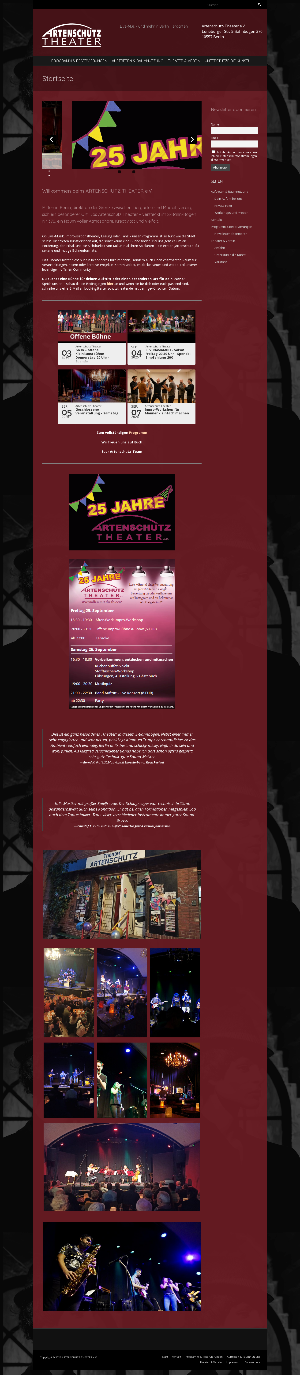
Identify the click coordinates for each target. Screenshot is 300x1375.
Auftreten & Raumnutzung (137, 61)
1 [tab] (119, 171)
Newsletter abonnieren (231, 234)
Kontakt (216, 219)
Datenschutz (252, 1362)
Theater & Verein (184, 61)
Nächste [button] (192, 139)
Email (214, 138)
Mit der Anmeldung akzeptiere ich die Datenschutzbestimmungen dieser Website (234, 156)
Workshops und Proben (231, 212)
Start (165, 1356)
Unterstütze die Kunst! (227, 61)
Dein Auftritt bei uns (228, 198)
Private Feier (223, 205)
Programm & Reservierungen (79, 61)
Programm (138, 432)
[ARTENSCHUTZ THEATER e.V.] (71, 26)
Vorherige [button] (51, 139)
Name (215, 124)
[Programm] (151, 135)
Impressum (233, 1362)
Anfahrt (219, 248)
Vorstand (221, 262)
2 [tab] (133, 171)
